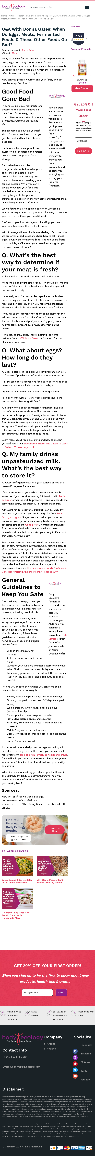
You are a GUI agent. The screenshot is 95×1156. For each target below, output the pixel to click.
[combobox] (50, 7)
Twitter (84, 1071)
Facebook (86, 1045)
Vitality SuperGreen (82, 80)
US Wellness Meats (28, 338)
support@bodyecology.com (25, 1067)
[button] (87, 7)
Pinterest (86, 1062)
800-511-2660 (18, 1057)
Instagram (86, 1054)
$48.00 (82, 83)
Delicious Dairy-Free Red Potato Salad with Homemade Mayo (15, 915)
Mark (14, 53)
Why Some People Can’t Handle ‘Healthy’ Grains (50, 881)
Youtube (85, 1080)
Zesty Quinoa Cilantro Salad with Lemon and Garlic (17, 881)
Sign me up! (83, 150)
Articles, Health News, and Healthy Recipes (30, 16)
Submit (61, 992)
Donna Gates (28, 50)
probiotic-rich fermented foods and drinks (43, 755)
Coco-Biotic (31, 525)
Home (4, 16)
